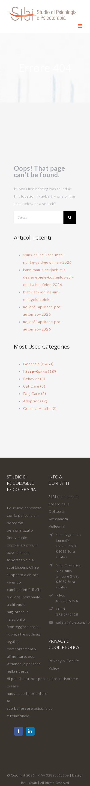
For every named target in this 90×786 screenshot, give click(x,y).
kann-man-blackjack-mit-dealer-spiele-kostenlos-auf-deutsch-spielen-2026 (48, 277)
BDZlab (31, 783)
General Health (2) (40, 408)
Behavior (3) (34, 378)
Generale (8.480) (38, 364)
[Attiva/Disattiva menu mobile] (80, 25)
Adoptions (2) (35, 401)
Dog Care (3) (34, 393)
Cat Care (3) (34, 386)
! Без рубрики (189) (40, 371)
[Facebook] (18, 731)
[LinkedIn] (30, 731)
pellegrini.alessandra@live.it (69, 622)
